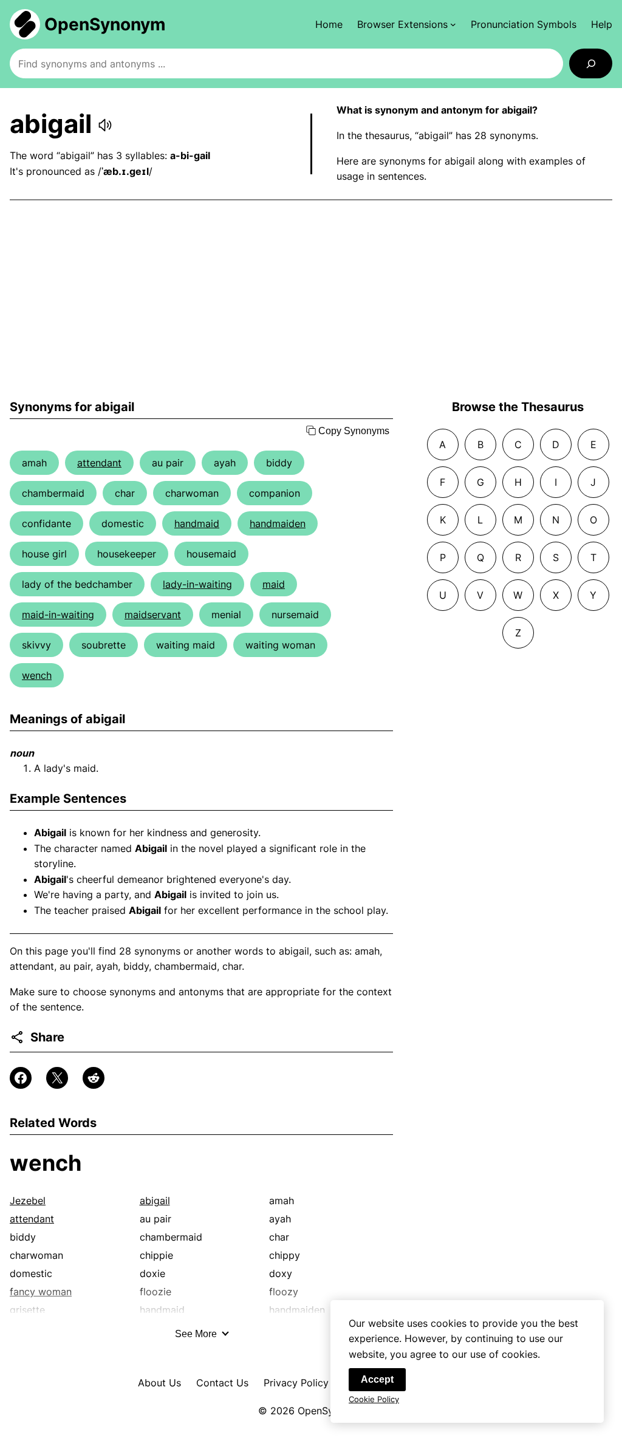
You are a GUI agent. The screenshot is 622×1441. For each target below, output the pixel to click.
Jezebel (28, 1200)
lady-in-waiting (197, 584)
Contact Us (222, 1383)
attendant (99, 463)
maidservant (153, 614)
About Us (159, 1383)
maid (273, 584)
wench (37, 675)
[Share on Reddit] (93, 1078)
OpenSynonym (105, 24)
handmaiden (278, 523)
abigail (155, 1200)
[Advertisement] (311, 300)
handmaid (196, 523)
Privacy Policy (296, 1383)
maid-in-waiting (58, 614)
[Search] (590, 63)
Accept (377, 1379)
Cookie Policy (374, 1399)
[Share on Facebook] (21, 1078)
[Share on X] (57, 1078)
